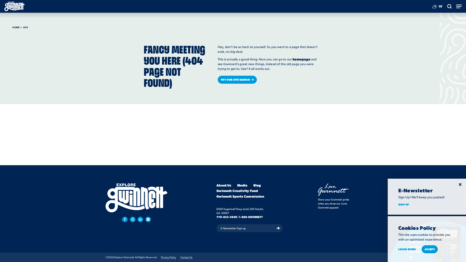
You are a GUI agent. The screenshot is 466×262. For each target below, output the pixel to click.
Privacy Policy (168, 257)
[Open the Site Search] (449, 6)
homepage (301, 59)
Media (242, 185)
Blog (257, 185)
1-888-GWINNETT (251, 217)
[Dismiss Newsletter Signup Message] (460, 184)
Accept (430, 249)
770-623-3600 (226, 217)
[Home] (14, 6)
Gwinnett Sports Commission (240, 196)
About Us (223, 185)
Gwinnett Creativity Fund (237, 191)
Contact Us (186, 257)
